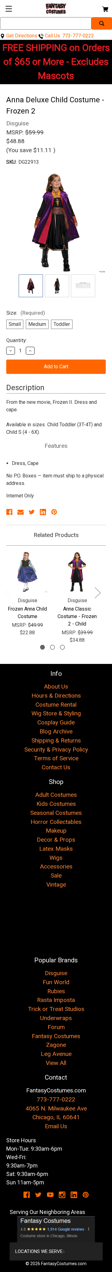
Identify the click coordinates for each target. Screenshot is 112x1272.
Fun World (56, 982)
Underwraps (56, 1018)
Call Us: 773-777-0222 (69, 36)
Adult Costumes (56, 794)
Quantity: (16, 340)
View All (56, 1062)
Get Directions (21, 36)
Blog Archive (56, 731)
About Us (56, 686)
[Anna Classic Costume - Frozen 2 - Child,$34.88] (77, 572)
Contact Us (56, 767)
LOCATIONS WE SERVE (39, 1251)
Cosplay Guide (56, 722)
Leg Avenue (56, 1053)
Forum (56, 1027)
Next (97, 592)
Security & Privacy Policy (56, 749)
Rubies (56, 991)
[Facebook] (9, 512)
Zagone (56, 1044)
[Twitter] (32, 512)
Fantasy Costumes (56, 1036)
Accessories (56, 866)
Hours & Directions (56, 695)
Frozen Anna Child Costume (27, 612)
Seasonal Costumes (56, 812)
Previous (7, 592)
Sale (56, 875)
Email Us (56, 1126)
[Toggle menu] (8, 8)
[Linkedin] (43, 512)
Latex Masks (56, 848)
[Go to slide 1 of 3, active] (42, 647)
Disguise (56, 973)
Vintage (56, 884)
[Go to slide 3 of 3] (62, 647)
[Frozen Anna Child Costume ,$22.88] (27, 572)
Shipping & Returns (56, 740)
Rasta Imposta (56, 1000)
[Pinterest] (54, 512)
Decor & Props (56, 839)
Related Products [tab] (56, 535)
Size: (25, 313)
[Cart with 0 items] (104, 8)
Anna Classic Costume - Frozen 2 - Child (77, 616)
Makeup (56, 830)
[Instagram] (62, 1195)
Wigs (56, 857)
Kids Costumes (56, 803)
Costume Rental (56, 704)
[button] (56, 1229)
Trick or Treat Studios (56, 1009)
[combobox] (45, 23)
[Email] (20, 512)
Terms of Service (56, 758)
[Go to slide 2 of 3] (52, 647)
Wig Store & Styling (56, 713)
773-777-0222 (56, 1099)
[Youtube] (50, 1195)
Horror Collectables (56, 821)
